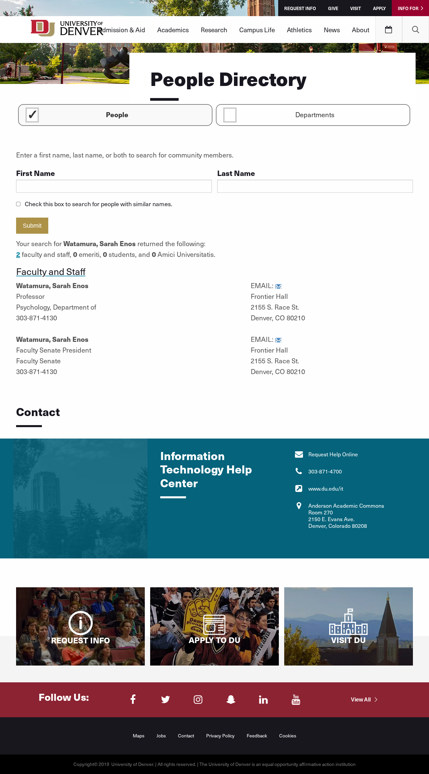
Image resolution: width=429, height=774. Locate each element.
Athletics (299, 29)
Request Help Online (333, 454)
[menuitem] (121, 29)
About (360, 29)
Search (415, 29)
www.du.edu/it (325, 488)
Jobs (161, 735)
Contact (186, 735)
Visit (355, 8)
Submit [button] (32, 225)
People (117, 114)
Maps (138, 735)
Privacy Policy (220, 735)
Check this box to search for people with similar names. (98, 203)
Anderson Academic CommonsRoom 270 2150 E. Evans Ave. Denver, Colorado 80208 (346, 515)
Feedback (257, 735)
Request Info (300, 8)
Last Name (236, 173)
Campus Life (257, 29)
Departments (314, 114)
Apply (379, 8)
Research (214, 29)
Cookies (287, 735)
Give (333, 8)
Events (388, 29)
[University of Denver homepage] (67, 30)
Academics (173, 29)
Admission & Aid (121, 29)
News (332, 29)
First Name (35, 173)
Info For (408, 8)
